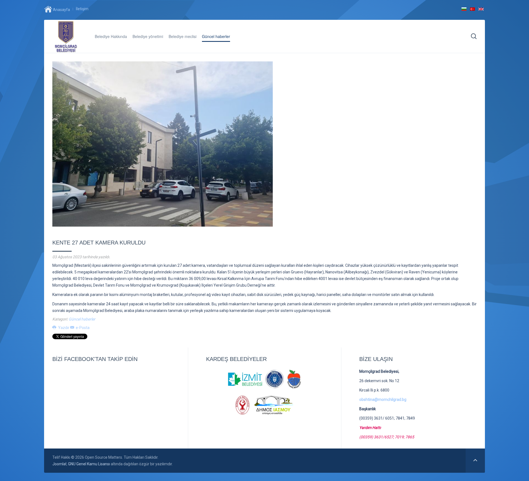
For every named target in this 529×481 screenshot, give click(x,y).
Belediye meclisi (182, 36)
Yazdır (63, 327)
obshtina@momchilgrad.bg (382, 399)
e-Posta (82, 327)
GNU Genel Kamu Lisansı (89, 464)
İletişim (82, 9)
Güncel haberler (216, 36)
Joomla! (59, 464)
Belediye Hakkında (111, 36)
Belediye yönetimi (148, 36)
